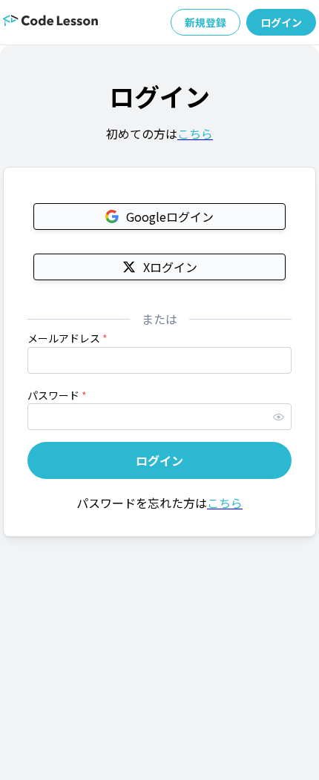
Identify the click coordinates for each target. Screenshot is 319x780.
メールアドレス (67, 338)
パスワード (57, 395)
